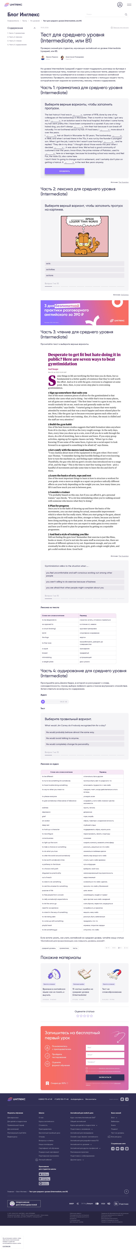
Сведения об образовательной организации (115, 1213)
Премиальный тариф (15, 1125)
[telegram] (113, 1148)
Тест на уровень (117, 1133)
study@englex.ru (77, 1099)
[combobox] (76, 114)
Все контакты (91, 1099)
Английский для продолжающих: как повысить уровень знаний (72, 941)
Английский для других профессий (84, 1148)
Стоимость (43, 1125)
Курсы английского (46, 1121)
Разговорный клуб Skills (16, 1133)
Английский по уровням (79, 1144)
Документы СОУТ (106, 1216)
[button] (129, 4)
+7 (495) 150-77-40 (61, 1099)
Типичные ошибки (78, 984)
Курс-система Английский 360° (82, 1117)
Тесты (24, 21)
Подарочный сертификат (49, 1152)
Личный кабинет (45, 1160)
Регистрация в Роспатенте (109, 1218)
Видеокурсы (12, 1137)
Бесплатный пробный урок (49, 1133)
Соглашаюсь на (104, 1068)
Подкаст (114, 1129)
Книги (113, 1125)
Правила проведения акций (109, 1220)
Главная (10, 1191)
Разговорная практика (79, 1152)
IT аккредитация (75, 1220)
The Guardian (124, 182)
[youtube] (117, 1148)
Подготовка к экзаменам (80, 1129)
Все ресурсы (116, 1137)
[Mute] (66, 702)
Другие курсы (75, 1160)
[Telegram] (127, 1099)
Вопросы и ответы (46, 1140)
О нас (41, 1117)
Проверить (64, 171)
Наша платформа (46, 1144)
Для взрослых (12, 1117)
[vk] (122, 1148)
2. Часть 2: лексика (14, 37)
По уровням (35, 21)
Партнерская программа (49, 1156)
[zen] (127, 1148)
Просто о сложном (49, 984)
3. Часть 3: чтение (14, 41)
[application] (55, 701)
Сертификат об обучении (49, 1148)
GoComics (125, 295)
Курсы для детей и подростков (82, 1125)
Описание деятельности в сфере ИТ (112, 1215)
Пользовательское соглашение (79, 1215)
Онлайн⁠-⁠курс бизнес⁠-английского (84, 1137)
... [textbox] (74, 115)
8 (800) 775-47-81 (45, 1099)
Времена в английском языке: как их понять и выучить (54, 992)
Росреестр (73, 1218)
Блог (113, 1117)
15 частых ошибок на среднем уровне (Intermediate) (82, 992)
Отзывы (42, 1137)
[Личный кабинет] (119, 5)
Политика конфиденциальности (79, 1216)
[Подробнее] (85, 312)
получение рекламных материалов (109, 1071)
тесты (75, 948)
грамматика (64, 948)
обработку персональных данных (109, 1068)
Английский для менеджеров (81, 1133)
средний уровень (49, 948)
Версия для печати (121, 27)
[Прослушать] (43, 702)
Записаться (105, 1077)
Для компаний (13, 1129)
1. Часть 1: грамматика (16, 33)
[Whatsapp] (122, 1099)
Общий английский (78, 1121)
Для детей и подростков (17, 1121)
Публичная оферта (75, 1213)
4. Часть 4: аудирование (17, 45)
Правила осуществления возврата (112, 1222)
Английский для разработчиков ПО (84, 1140)
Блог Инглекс (21, 1191)
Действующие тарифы (76, 1222)
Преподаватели (45, 1129)
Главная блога (13, 21)
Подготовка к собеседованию (82, 1156)
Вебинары (115, 1121)
